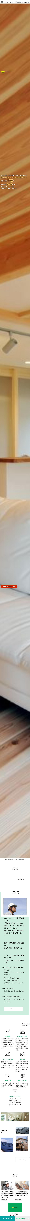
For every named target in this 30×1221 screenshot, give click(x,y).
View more (14, 1009)
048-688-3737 (17, 1)
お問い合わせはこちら (23, 1218)
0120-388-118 (8, 1218)
